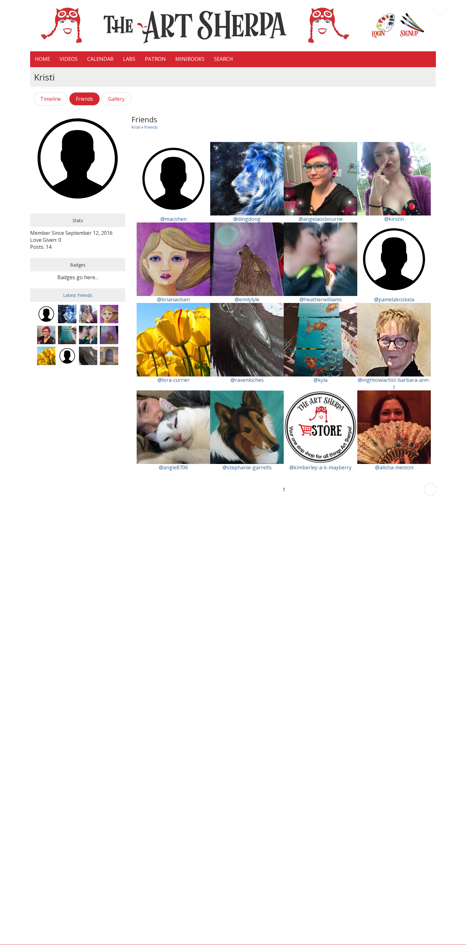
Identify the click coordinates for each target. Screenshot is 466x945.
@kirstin (394, 218)
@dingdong (247, 218)
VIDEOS (69, 58)
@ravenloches (247, 379)
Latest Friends (77, 295)
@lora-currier (174, 379)
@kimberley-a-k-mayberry (320, 467)
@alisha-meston (394, 467)
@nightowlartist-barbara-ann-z (394, 383)
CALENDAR (100, 58)
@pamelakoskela (394, 299)
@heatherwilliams (321, 299)
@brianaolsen (173, 299)
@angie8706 (173, 467)
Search (223, 58)
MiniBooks (189, 58)
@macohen (173, 218)
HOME (42, 58)
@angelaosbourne (321, 218)
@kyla (320, 379)
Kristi (136, 127)
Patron (155, 58)
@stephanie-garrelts (247, 467)
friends (151, 127)
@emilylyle (247, 299)
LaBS (129, 58)
